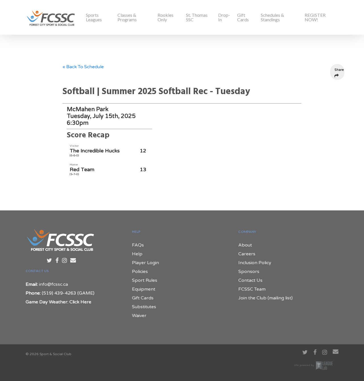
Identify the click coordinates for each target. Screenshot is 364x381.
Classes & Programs (127, 17)
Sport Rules (144, 280)
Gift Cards (243, 17)
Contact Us (250, 280)
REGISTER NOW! (315, 17)
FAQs (138, 245)
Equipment (143, 289)
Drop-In (224, 17)
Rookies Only (165, 17)
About (245, 245)
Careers (246, 254)
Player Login (145, 263)
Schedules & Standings (272, 17)
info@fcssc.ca (53, 284)
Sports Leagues (94, 17)
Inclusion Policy (254, 263)
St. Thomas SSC (197, 17)
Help (137, 254)
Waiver (139, 315)
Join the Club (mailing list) (265, 298)
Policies (140, 271)
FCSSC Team (252, 289)
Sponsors (248, 271)
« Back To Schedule (83, 67)
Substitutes (144, 307)
